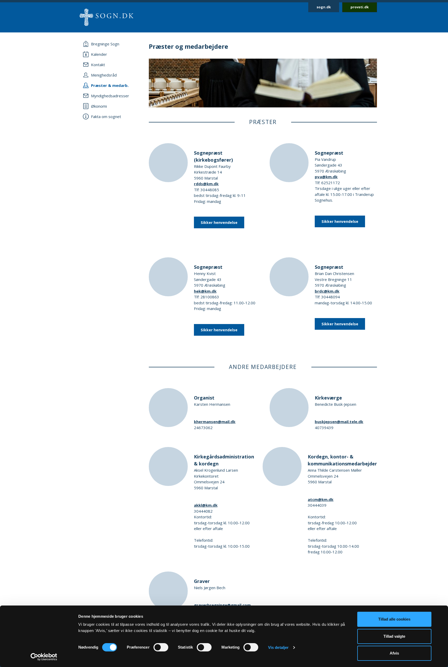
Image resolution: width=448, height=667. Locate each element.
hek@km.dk (205, 291)
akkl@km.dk (206, 505)
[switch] (160, 647)
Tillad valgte (394, 636)
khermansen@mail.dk (214, 421)
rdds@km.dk (206, 183)
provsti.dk (360, 7)
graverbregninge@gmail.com (222, 605)
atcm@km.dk (320, 499)
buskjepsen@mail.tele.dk (339, 421)
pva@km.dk (326, 176)
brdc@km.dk (327, 291)
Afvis (394, 653)
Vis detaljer (278, 647)
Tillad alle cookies (394, 619)
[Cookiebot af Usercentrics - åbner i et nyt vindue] (44, 657)
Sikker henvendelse (219, 222)
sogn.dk (324, 7)
